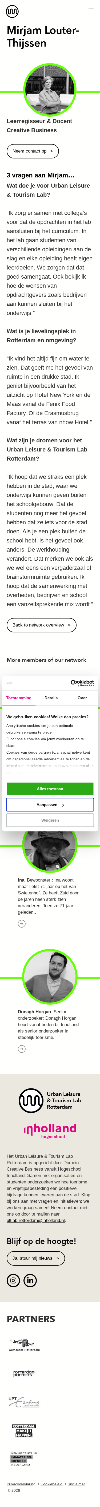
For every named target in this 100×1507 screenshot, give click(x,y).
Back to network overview (38, 625)
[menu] (91, 9)
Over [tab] (82, 698)
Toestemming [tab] (18, 698)
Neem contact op (29, 151)
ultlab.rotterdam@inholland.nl (36, 1220)
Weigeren (50, 820)
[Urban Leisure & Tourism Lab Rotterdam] (49, 11)
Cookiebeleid (51, 1484)
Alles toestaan (50, 789)
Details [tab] (51, 698)
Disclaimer (76, 1484)
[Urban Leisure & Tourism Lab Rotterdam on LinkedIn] (30, 1280)
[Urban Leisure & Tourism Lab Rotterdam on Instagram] (13, 1280)
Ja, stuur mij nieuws (33, 1258)
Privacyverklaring (21, 1484)
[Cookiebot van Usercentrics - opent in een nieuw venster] (71, 683)
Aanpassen (47, 804)
